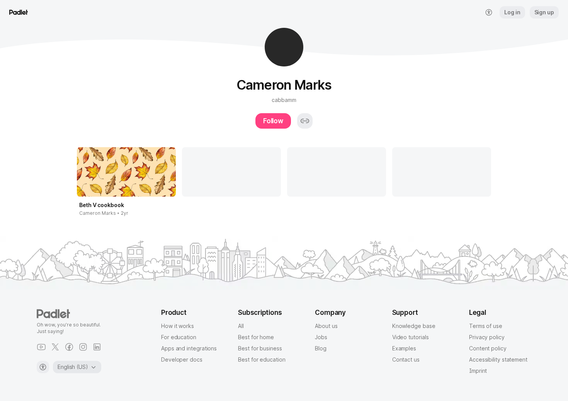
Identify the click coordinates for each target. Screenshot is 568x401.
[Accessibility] (43, 367)
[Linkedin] (97, 347)
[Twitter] (55, 347)
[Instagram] (83, 347)
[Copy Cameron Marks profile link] (305, 121)
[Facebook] (69, 347)
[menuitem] (489, 12)
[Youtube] (41, 347)
